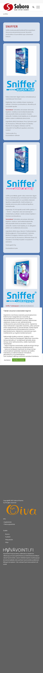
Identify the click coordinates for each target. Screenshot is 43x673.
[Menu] (37, 7)
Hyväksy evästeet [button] (18, 360)
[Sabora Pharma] (17, 7)
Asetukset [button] (7, 360)
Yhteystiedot (9, 539)
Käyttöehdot (8, 522)
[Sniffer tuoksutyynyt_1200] (21, 273)
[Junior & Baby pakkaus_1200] (21, 160)
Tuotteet (7, 537)
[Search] (32, 7)
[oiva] (21, 510)
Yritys (6, 542)
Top (41, 671)
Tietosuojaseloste (9, 524)
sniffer (5, 14)
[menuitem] (32, 7)
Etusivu (7, 534)
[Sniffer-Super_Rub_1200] (21, 61)
